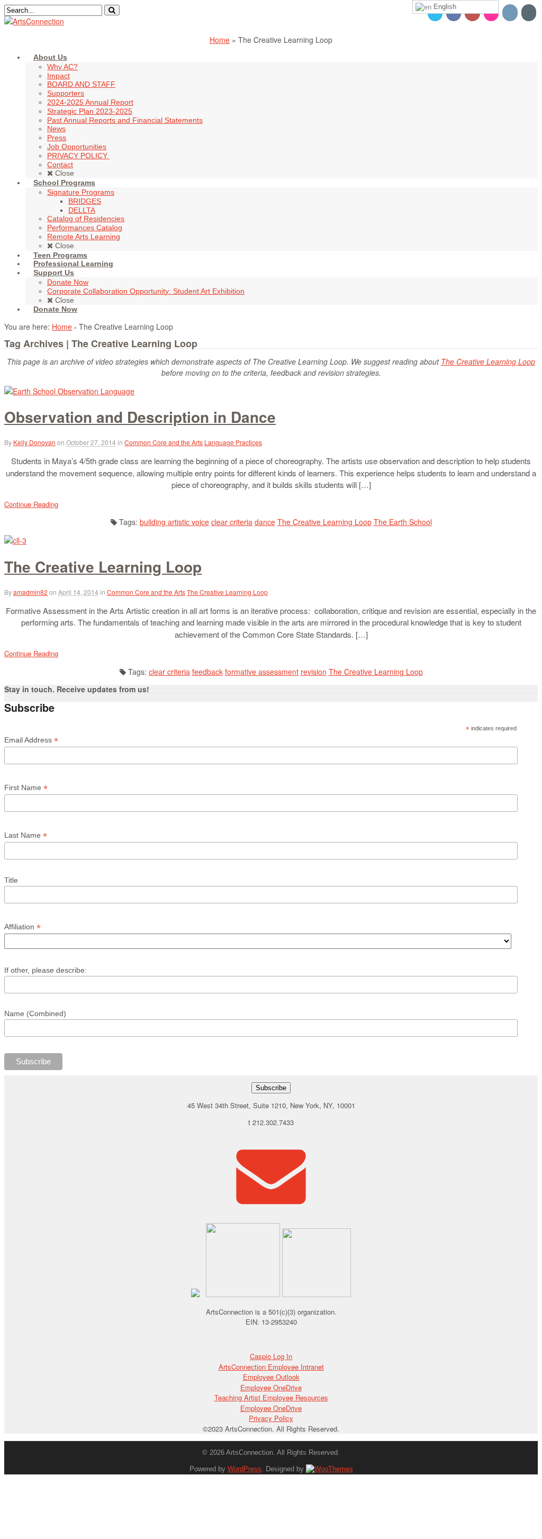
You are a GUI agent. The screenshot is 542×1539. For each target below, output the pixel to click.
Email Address (31, 740)
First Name (26, 788)
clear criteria (231, 522)
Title (11, 880)
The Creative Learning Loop (488, 361)
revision (314, 671)
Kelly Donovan (34, 442)
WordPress (244, 1469)
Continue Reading (31, 504)
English (443, 7)
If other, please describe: (45, 970)
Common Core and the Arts (163, 442)
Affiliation (22, 927)
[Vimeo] (529, 12)
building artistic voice (174, 522)
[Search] (112, 10)
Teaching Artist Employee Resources (271, 1397)
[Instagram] (510, 12)
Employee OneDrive (271, 1387)
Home (220, 39)
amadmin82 (30, 591)
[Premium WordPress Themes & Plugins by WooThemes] (329, 1469)
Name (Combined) (35, 1013)
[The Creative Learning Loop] (15, 540)
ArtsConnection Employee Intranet (271, 1367)
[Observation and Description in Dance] (69, 391)
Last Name (25, 835)
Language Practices (233, 442)
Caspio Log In (271, 1356)
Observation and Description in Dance (140, 417)
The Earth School (403, 522)
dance (265, 522)
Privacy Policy (271, 1418)
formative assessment (262, 671)
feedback (207, 671)
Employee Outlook (271, 1377)
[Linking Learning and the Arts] (34, 21)
